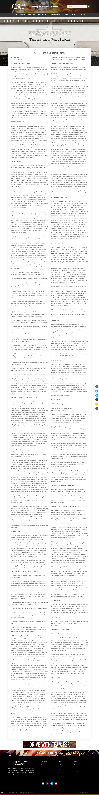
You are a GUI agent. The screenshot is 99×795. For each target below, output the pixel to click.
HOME (15, 14)
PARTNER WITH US (55, 14)
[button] (96, 386)
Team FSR (60, 761)
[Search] (88, 6)
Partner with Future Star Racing (49, 753)
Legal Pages (44, 761)
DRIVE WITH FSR (42, 14)
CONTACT (83, 14)
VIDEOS (66, 14)
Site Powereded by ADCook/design (82, 792)
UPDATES (73, 14)
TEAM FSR (22, 14)
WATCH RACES (31, 14)
